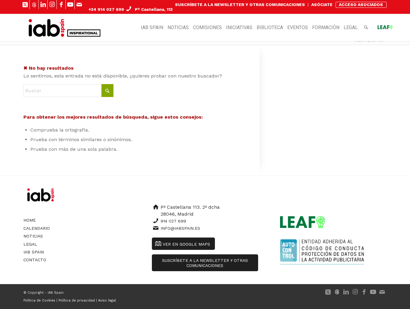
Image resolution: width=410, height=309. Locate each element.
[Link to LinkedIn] (43, 4)
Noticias (33, 236)
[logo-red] (47, 27)
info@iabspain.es (180, 228)
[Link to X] (25, 4)
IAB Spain (33, 252)
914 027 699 (173, 221)
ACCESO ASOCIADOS (361, 4)
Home (29, 220)
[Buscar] (366, 27)
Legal (30, 244)
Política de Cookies (39, 300)
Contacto (34, 259)
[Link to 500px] (34, 4)
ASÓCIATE (322, 4)
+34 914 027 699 (106, 9)
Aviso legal (107, 300)
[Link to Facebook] (61, 4)
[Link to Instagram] (52, 4)
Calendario (36, 228)
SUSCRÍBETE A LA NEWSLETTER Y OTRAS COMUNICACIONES (240, 4)
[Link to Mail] (79, 4)
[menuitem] (240, 5)
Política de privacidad (77, 300)
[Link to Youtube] (70, 4)
